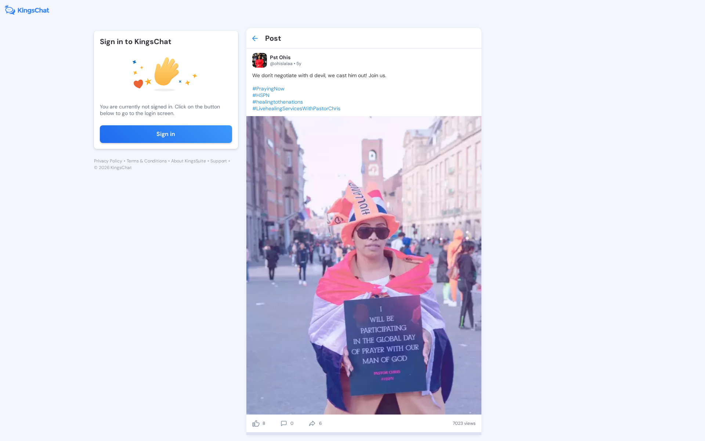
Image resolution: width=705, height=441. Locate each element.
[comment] (284, 423)
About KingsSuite (188, 161)
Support (218, 161)
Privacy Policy (108, 161)
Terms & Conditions (147, 161)
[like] (256, 423)
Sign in (165, 134)
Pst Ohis (280, 57)
